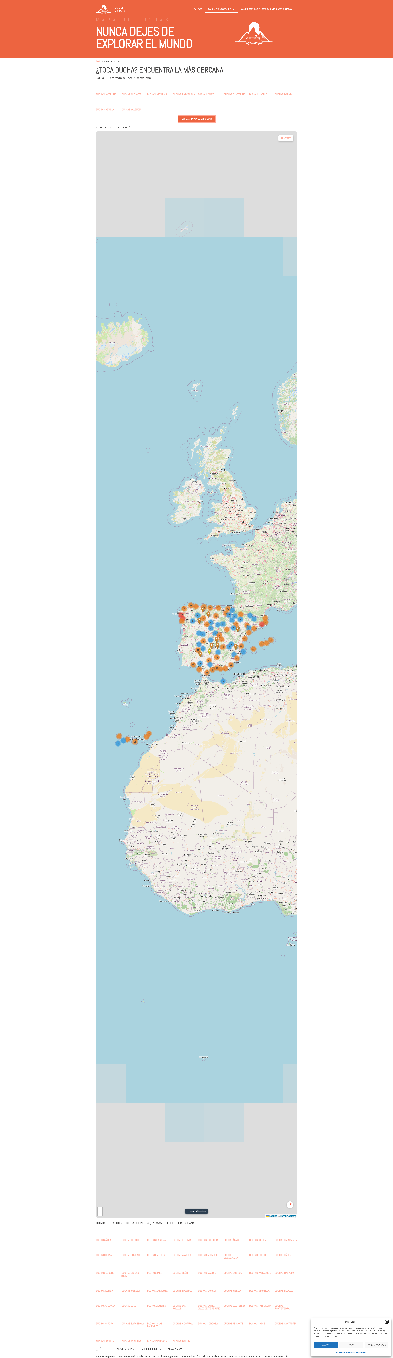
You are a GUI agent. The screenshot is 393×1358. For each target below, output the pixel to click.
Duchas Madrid (258, 94)
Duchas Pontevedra (282, 1307)
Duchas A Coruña (106, 94)
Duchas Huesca (130, 1290)
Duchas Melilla (156, 1255)
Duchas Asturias (157, 94)
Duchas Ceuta (257, 1240)
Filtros (287, 138)
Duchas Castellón (234, 1305)
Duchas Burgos (105, 1273)
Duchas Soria (104, 1255)
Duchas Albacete (208, 1255)
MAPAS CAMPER (121, 9)
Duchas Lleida (104, 1290)
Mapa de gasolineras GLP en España (266, 9)
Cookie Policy (340, 1352)
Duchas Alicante (131, 94)
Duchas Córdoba (208, 1323)
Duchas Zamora (182, 1255)
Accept (325, 1345)
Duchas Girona (104, 1323)
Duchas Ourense (131, 1255)
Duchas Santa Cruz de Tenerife (209, 1307)
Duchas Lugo (128, 1305)
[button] (386, 1321)
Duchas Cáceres (284, 1255)
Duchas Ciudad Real (130, 1274)
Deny (351, 1345)
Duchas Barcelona (184, 94)
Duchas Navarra (182, 1290)
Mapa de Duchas (219, 9)
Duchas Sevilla (105, 109)
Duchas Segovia (182, 1240)
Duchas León (180, 1273)
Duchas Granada (105, 1305)
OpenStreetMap (288, 1216)
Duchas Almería (156, 1305)
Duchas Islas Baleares (155, 1325)
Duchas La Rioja (156, 1240)
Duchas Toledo (258, 1255)
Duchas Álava (231, 1240)
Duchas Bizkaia (284, 1290)
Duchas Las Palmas (179, 1307)
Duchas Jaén (154, 1273)
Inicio (198, 9)
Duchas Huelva (232, 1290)
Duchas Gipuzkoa (259, 1290)
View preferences (376, 1345)
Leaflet (273, 1216)
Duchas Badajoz (284, 1273)
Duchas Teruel (130, 1240)
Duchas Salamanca (286, 1240)
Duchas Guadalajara (231, 1256)
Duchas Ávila (103, 1240)
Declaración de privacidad (356, 1352)
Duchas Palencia (208, 1240)
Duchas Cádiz (206, 94)
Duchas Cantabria (234, 94)
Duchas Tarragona (260, 1305)
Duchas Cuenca (233, 1273)
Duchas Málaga (283, 94)
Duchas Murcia (207, 1290)
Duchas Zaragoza (157, 1290)
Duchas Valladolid (260, 1273)
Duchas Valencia (131, 109)
